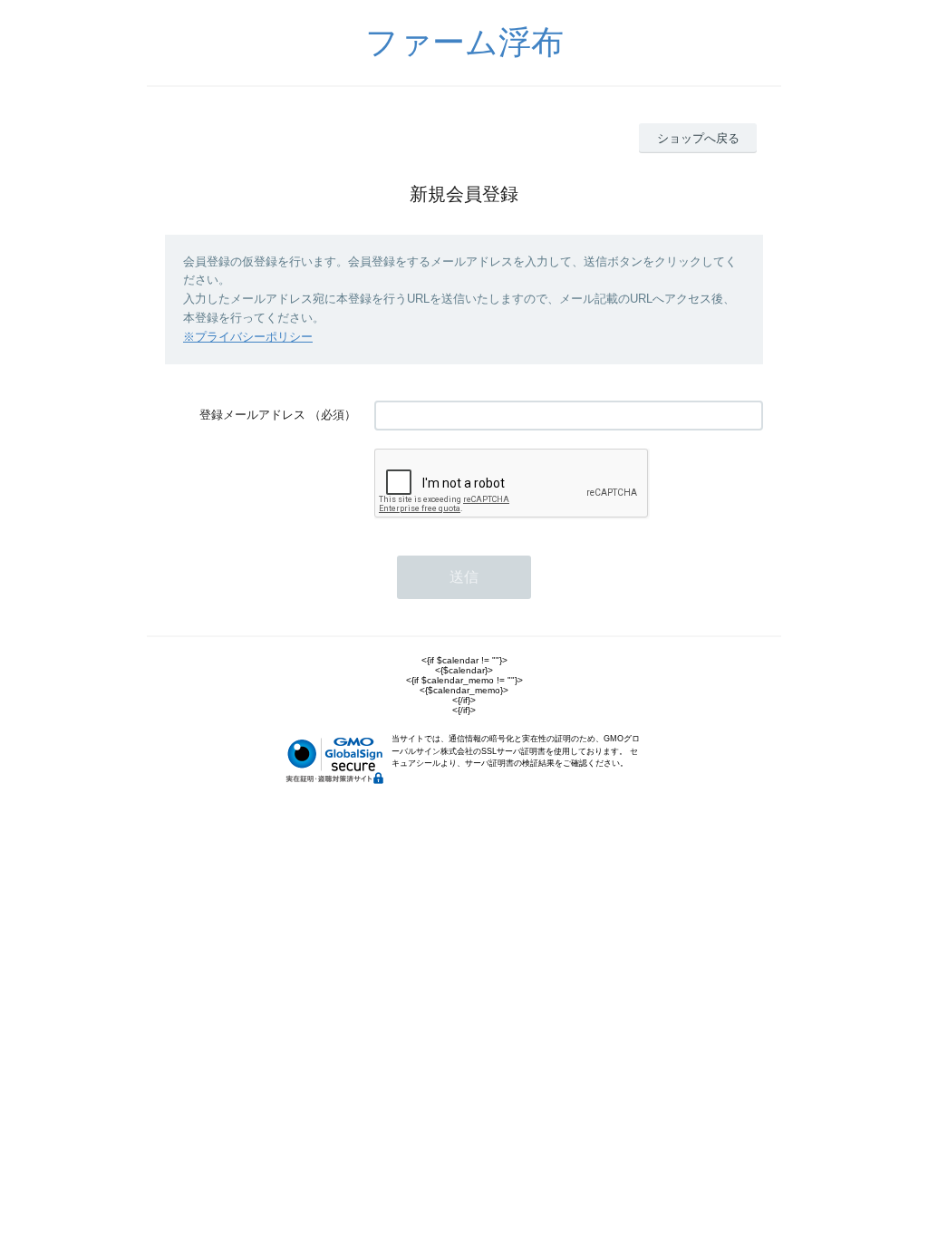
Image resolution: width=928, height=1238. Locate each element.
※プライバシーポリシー (248, 336)
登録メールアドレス (252, 414)
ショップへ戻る (698, 138)
